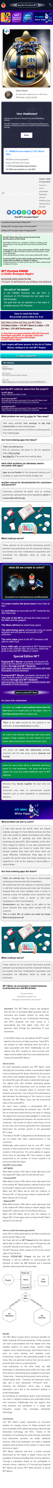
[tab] (26, 152)
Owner (7, 368)
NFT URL (24, 381)
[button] (27, 5)
